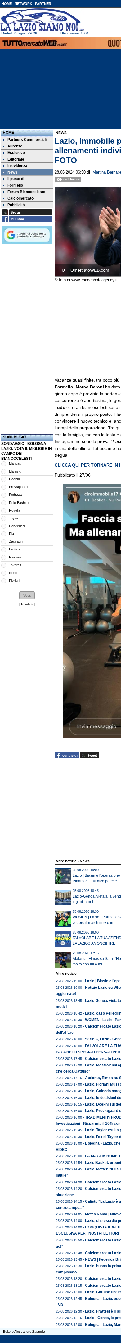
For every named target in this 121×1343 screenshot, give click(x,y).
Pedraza (15, 494)
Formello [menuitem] (15, 185)
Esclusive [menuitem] (16, 153)
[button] (27, 595)
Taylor (13, 518)
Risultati (27, 604)
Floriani (14, 580)
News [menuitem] (12, 172)
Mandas (15, 463)
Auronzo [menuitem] (14, 146)
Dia (11, 534)
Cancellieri (17, 526)
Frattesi (14, 549)
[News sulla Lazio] (42, 19)
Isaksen (15, 557)
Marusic (15, 471)
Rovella (14, 510)
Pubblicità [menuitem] (16, 205)
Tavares (15, 565)
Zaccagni (16, 541)
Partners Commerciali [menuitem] (27, 140)
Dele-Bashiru (19, 502)
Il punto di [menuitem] (15, 179)
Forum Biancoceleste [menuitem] (26, 192)
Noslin (13, 573)
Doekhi (14, 479)
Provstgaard (18, 487)
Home (8, 132)
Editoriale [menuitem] (15, 159)
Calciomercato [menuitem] (20, 198)
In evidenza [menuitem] (17, 166)
